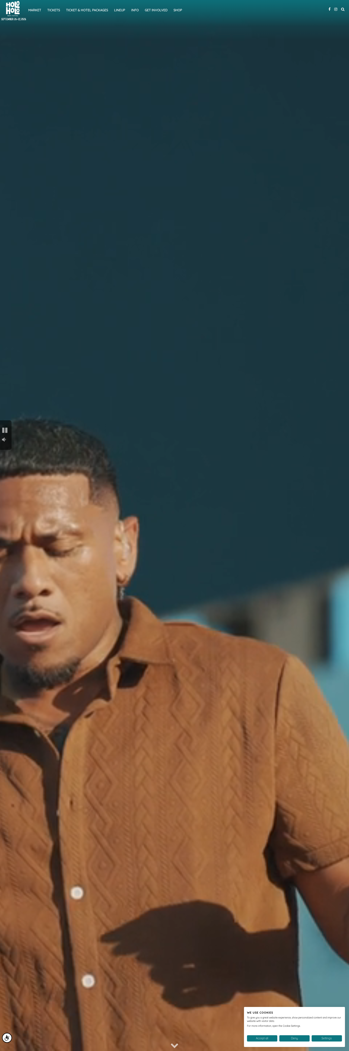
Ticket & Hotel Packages (87, 10)
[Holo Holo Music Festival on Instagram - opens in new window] (335, 9)
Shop (177, 10)
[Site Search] (343, 9)
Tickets (53, 10)
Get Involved (156, 10)
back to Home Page (13, 8)
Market (34, 10)
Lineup (119, 10)
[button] (5, 430)
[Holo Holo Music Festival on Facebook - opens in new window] (329, 9)
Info (135, 10)
